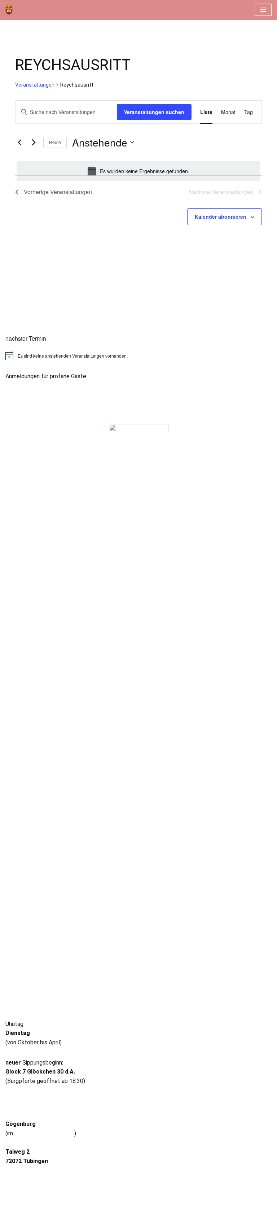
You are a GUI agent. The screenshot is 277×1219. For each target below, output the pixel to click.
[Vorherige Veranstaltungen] (19, 142)
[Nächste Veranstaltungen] (33, 142)
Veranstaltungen (34, 85)
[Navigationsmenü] (263, 10)
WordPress (168, 1196)
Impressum (119, 984)
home (263, 1211)
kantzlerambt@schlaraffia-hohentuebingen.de (62, 385)
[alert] (138, 171)
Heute (55, 142)
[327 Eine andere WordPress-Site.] (9, 10)
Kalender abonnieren (220, 216)
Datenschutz (155, 984)
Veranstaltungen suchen (154, 111)
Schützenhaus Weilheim (44, 1133)
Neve (102, 1196)
